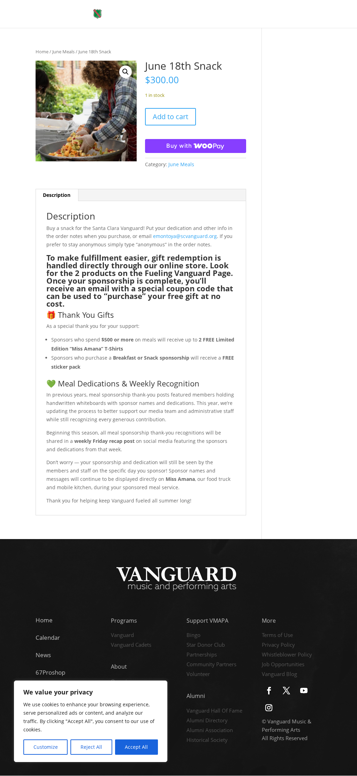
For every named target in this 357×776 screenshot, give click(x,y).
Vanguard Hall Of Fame (214, 711)
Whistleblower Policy (287, 655)
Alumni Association (210, 730)
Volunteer (198, 674)
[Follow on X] (286, 690)
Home (42, 51)
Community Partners (211, 665)
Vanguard (122, 635)
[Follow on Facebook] (269, 690)
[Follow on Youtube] (304, 690)
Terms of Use (277, 635)
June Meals (63, 51)
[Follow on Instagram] (269, 708)
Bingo (193, 635)
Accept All (136, 747)
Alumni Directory (207, 721)
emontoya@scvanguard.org (185, 236)
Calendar (48, 637)
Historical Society (207, 740)
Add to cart (170, 116)
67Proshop (50, 672)
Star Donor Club (206, 645)
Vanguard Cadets (131, 645)
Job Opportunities (283, 665)
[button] (125, 72)
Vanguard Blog (279, 674)
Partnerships (202, 655)
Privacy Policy (278, 645)
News (43, 655)
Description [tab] (56, 195)
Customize (45, 747)
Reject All (91, 747)
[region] (90, 721)
